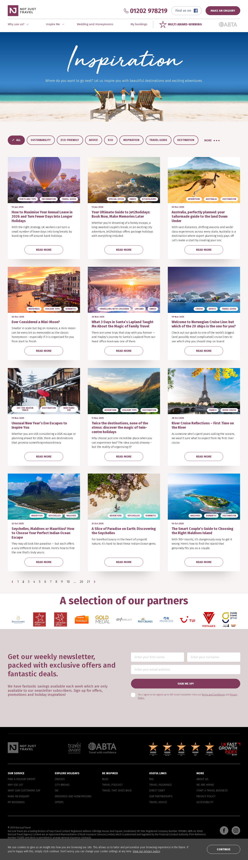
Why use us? (15, 785)
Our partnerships (160, 796)
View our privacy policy (146, 851)
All (18, 140)
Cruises (60, 779)
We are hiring (205, 785)
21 (88, 582)
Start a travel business (212, 790)
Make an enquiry (18, 796)
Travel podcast (112, 785)
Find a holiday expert (21, 779)
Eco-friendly (70, 140)
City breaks (62, 785)
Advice (93, 140)
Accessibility (204, 802)
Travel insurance (160, 785)
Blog (105, 779)
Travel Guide (158, 140)
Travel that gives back (117, 790)
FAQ (151, 779)
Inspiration (131, 140)
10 (68, 582)
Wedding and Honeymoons (95, 24)
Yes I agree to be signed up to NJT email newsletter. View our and (187, 696)
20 (81, 582)
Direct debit (157, 790)
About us (202, 779)
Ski (57, 790)
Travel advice (158, 802)
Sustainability (41, 140)
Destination (185, 140)
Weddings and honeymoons (73, 796)
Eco (110, 140)
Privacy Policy (205, 796)
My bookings (139, 24)
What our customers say (24, 790)
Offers (59, 802)
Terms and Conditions (213, 694)
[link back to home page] (22, 747)
